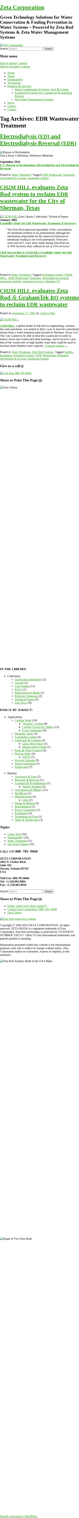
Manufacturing (23, 796)
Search (4, 48)
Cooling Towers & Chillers (37, 727)
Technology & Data (26, 816)
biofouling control (52, 274)
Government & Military (28, 789)
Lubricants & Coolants (28, 740)
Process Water (23, 753)
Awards (19, 682)
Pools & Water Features (28, 750)
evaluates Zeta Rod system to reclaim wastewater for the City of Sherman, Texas (34, 197)
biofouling (6, 355)
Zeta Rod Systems (42, 352)
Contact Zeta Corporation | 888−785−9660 (32, 909)
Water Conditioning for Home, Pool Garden (42, 89)
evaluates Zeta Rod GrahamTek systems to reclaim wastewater (39, 297)
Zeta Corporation (22, 7)
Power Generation (25, 809)
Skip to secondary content (15, 66)
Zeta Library (14, 912)
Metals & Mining (25, 803)
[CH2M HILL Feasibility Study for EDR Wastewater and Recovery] (9, 216)
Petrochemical (23, 806)
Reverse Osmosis (25, 760)
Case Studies (22, 686)
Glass (25, 799)
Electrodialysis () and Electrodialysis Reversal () (38, 139)
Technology (14, 82)
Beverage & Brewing (27, 779)
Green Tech (14, 834)
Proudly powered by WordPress (18, 1516)
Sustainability (15, 79)
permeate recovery (33, 281)
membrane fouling (38, 178)
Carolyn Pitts (47, 313)
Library (11, 106)
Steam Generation (25, 763)
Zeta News (21, 702)
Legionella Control (26, 737)
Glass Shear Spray (32, 743)
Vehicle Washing (32, 786)
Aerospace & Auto (25, 776)
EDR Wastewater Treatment (58, 174)
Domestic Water (24, 733)
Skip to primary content (13, 63)
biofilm (68, 352)
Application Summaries (28, 679)
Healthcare (21, 793)
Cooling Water (23, 720)
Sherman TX (52, 281)
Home (11, 72)
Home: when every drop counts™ (27, 906)
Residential (21, 813)
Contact (11, 109)
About (11, 76)
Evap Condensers (32, 730)
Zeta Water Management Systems (34, 99)
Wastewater (21, 767)
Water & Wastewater (27, 819)
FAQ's (18, 689)
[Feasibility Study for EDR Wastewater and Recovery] (9, 319)
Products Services (19, 86)
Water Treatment (20, 174)
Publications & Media (27, 692)
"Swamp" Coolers (32, 723)
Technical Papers (24, 699)
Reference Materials (26, 696)
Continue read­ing (56, 345)
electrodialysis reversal (13, 178)
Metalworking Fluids (34, 747)
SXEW (26, 757)
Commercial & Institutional (30, 783)
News (10, 102)
